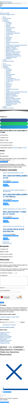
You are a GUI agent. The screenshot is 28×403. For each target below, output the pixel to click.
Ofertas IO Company (8, 61)
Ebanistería (9, 37)
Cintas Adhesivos (10, 31)
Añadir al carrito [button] (7, 182)
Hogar (7, 43)
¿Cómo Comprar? (5, 341)
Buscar (22, 322)
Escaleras (8, 39)
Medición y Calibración (12, 49)
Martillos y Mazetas (11, 47)
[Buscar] (1, 5)
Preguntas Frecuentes (6, 340)
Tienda (5, 60)
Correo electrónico (5, 290)
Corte (7, 35)
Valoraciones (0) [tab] (7, 243)
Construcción (9, 34)
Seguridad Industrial (11, 57)
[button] (14, 120)
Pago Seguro (3, 339)
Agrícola (8, 25)
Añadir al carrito (4, 161)
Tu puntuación (4, 273)
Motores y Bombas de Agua (13, 51)
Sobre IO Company (5, 332)
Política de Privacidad (6, 336)
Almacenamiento (10, 27)
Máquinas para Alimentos (12, 46)
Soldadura (8, 58)
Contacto (5, 19)
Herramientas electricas (12, 42)
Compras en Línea (5, 343)
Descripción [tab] (6, 242)
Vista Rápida (15, 182)
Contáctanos (3, 333)
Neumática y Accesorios (12, 53)
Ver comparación (4, 402)
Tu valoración (4, 275)
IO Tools (24, 147)
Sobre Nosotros (7, 18)
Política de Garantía (5, 337)
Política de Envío (4, 335)
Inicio (4, 17)
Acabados (8, 22)
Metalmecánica (10, 50)
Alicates (8, 26)
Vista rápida (6, 186)
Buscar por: (3, 322)
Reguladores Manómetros (13, 54)
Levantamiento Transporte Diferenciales (16, 45)
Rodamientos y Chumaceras (13, 56)
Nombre (2, 287)
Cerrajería (8, 30)
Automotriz (9, 29)
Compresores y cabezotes (13, 33)
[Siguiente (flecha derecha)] (2, 396)
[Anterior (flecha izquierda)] (0, 396)
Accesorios (9, 23)
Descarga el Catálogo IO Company (7, 327)
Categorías (6, 21)
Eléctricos (8, 38)
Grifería (8, 41)
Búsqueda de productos (6, 3)
